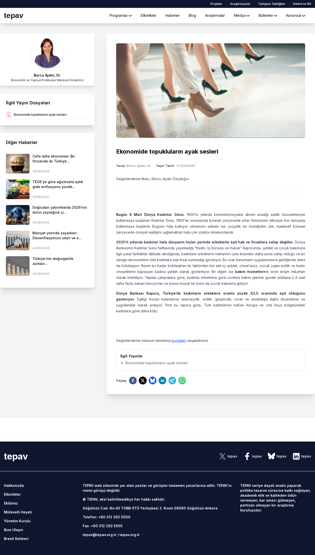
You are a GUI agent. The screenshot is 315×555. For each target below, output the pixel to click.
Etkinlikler (148, 15)
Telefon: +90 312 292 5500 (106, 517)
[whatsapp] (182, 380)
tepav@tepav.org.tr (99, 535)
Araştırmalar (215, 15)
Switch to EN (302, 4)
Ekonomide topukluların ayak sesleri (154, 363)
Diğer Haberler (21, 142)
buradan (179, 340)
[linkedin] (162, 380)
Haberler (172, 15)
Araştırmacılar (240, 4)
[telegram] (172, 380)
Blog (192, 15)
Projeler (216, 4)
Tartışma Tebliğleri (271, 4)
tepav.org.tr (130, 535)
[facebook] (133, 380)
